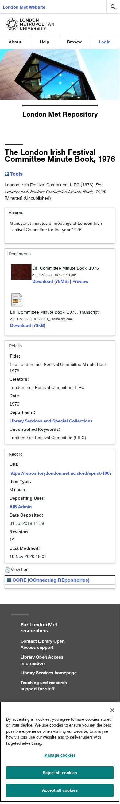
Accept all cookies (59, 790)
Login (104, 41)
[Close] (112, 710)
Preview (80, 281)
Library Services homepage (49, 672)
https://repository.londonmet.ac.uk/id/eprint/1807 (61, 473)
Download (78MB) (50, 281)
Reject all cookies (60, 772)
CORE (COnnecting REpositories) (50, 580)
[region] (60, 752)
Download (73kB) (27, 325)
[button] (7, 570)
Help (44, 41)
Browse (75, 41)
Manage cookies (59, 755)
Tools (16, 173)
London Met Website (24, 7)
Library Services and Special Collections (51, 420)
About (15, 41)
